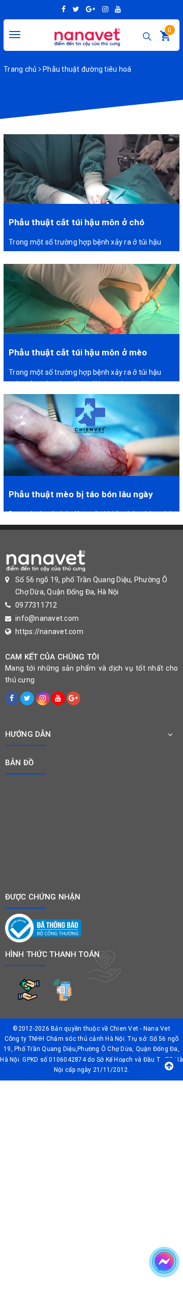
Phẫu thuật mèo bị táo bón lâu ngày (81, 494)
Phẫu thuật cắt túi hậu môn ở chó (76, 222)
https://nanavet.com (49, 631)
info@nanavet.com (47, 618)
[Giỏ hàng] (165, 38)
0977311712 (36, 605)
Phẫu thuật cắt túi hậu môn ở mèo (78, 352)
